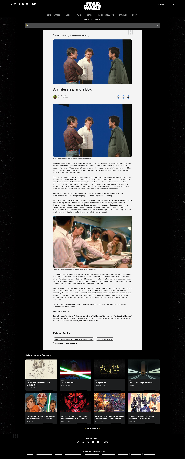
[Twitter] (19, 4)
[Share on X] (123, 97)
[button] (92, 428)
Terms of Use (30, 454)
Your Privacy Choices (149, 454)
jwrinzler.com (83, 320)
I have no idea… (63, 311)
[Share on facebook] (118, 97)
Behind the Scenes (105, 339)
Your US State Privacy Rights (92, 454)
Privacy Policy (58, 454)
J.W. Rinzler (63, 96)
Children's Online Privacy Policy (73, 454)
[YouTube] (27, 4)
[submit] (156, 4)
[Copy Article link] (128, 97)
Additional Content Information (44, 454)
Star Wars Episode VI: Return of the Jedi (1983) (73, 339)
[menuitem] (68, 15)
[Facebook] (23, 4)
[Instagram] (15, 4)
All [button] (28, 25)
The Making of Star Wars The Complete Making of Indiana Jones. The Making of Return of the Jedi (92, 318)
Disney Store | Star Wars (108, 454)
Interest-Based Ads (136, 454)
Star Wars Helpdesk (123, 454)
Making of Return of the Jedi (66, 343)
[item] (53, 15)
